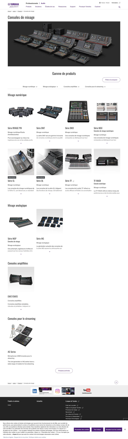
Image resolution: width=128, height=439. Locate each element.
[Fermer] (125, 429)
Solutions (38, 6)
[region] (64, 429)
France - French (105, 2)
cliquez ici (15, 434)
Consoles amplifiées (70, 86)
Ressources (62, 6)
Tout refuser (97, 429)
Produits (28, 6)
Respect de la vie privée (21, 437)
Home (9, 11)
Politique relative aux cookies (37, 437)
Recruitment (69, 412)
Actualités (39, 401)
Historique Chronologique (72, 418)
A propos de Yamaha (71, 401)
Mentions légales (8, 437)
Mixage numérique (29, 86)
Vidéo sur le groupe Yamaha (73, 407)
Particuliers (115, 3)
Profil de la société (71, 405)
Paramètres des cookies (82, 429)
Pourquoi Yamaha (85, 6)
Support (72, 6)
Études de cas (50, 6)
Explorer (97, 6)
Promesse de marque (71, 410)
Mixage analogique (49, 86)
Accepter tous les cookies (113, 429)
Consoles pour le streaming (94, 86)
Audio (43, 3)
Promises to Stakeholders (73, 416)
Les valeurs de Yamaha (72, 414)
